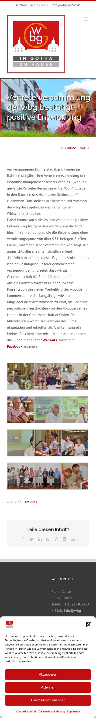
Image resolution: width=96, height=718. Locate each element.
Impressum (73, 711)
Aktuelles (30, 502)
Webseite (50, 340)
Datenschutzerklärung (52, 711)
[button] (88, 624)
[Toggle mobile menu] (86, 19)
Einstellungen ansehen (48, 700)
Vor (82, 148)
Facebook (14, 346)
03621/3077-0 (37, 5)
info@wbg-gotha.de (66, 5)
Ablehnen (48, 687)
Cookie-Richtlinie (26, 711)
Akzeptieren (48, 674)
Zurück (70, 148)
